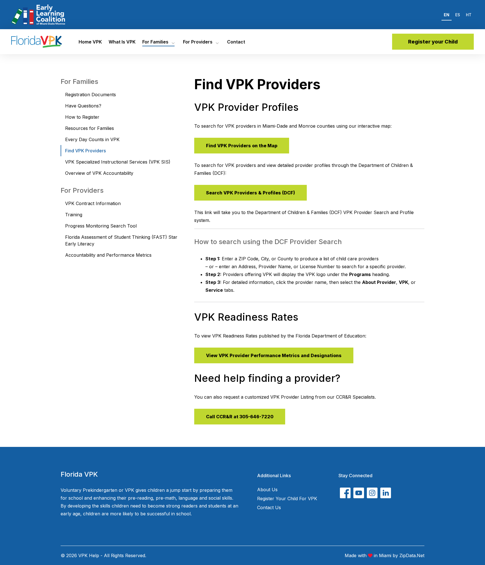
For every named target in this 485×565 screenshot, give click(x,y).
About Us (267, 489)
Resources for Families (89, 128)
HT (469, 14)
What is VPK (122, 42)
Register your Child (433, 42)
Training (73, 214)
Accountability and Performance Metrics (108, 255)
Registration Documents (90, 94)
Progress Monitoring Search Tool (101, 226)
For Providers (197, 42)
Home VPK (90, 42)
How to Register (82, 117)
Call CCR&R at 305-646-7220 (239, 416)
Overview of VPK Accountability (99, 173)
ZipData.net (411, 555)
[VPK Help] (36, 42)
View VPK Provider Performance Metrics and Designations (274, 355)
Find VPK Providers (85, 150)
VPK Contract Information (93, 203)
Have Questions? (83, 106)
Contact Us (269, 507)
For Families (155, 42)
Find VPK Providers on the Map (241, 145)
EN (446, 14)
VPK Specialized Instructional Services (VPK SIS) (117, 162)
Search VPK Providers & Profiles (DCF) (250, 193)
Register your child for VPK (287, 498)
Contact (236, 42)
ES (457, 14)
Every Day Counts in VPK (92, 139)
